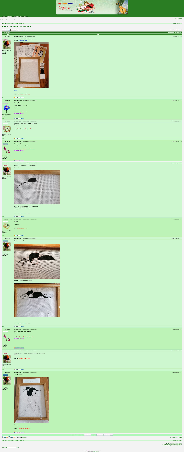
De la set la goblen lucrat (19, 23)
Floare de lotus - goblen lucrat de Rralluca (16, 26)
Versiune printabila (7, 32)
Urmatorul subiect (178, 32)
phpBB (87, 450)
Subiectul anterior (171, 32)
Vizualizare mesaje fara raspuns (6, 19)
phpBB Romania (96, 451)
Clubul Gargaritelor (11, 23)
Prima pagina (4, 23)
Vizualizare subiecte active (17, 19)
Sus (3, 97)
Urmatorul (180, 437)
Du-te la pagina (172, 437)
